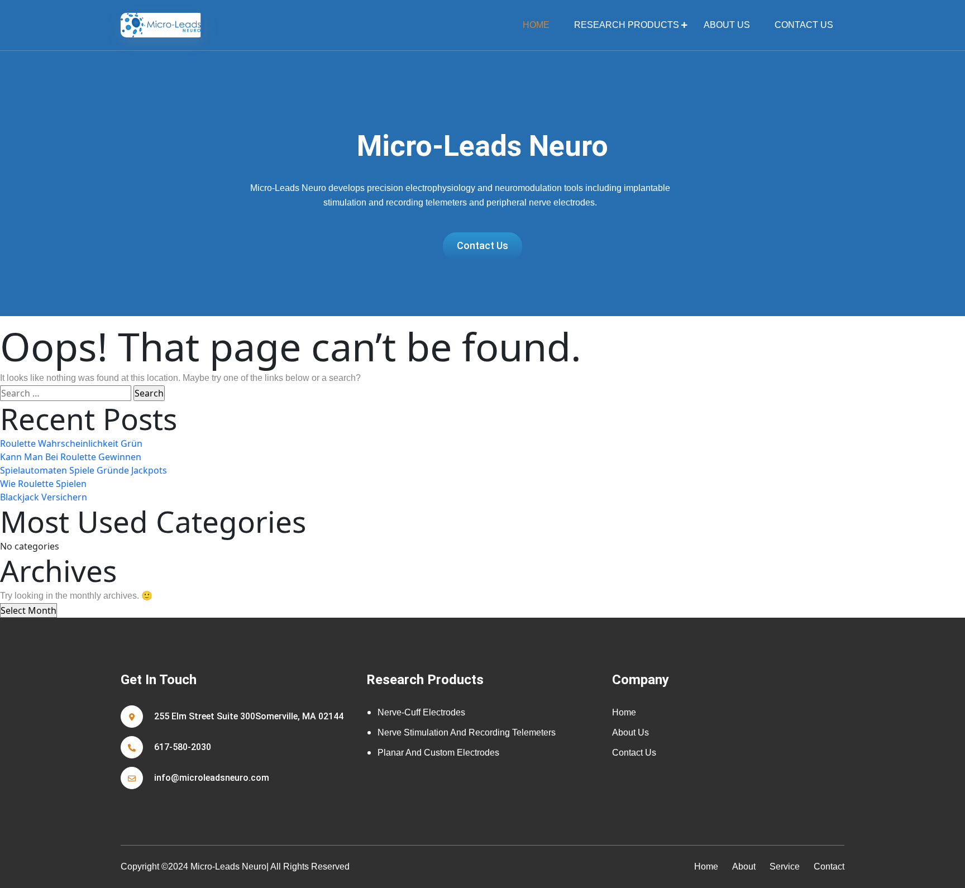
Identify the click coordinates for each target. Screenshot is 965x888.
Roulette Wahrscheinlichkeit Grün (71, 443)
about (744, 866)
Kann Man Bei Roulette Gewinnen (70, 457)
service (785, 866)
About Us (727, 25)
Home (624, 712)
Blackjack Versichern (43, 497)
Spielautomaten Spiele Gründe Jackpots (83, 470)
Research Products (626, 25)
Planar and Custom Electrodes (438, 752)
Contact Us (804, 25)
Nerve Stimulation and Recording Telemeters (467, 732)
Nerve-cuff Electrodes (421, 712)
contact (829, 866)
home (536, 25)
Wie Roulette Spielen (43, 484)
